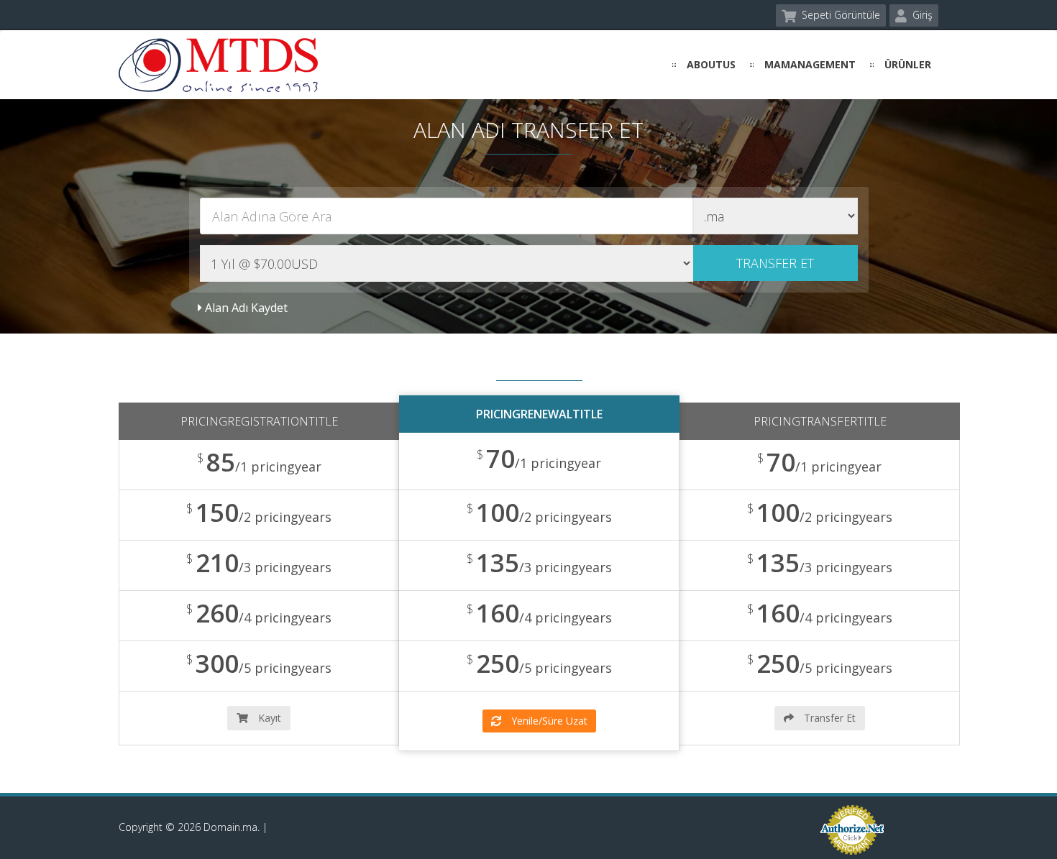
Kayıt (268, 718)
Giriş (921, 15)
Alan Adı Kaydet (245, 308)
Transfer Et (828, 718)
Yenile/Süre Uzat (547, 720)
